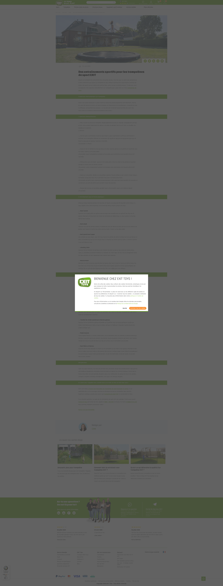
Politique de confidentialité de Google (127, 304)
